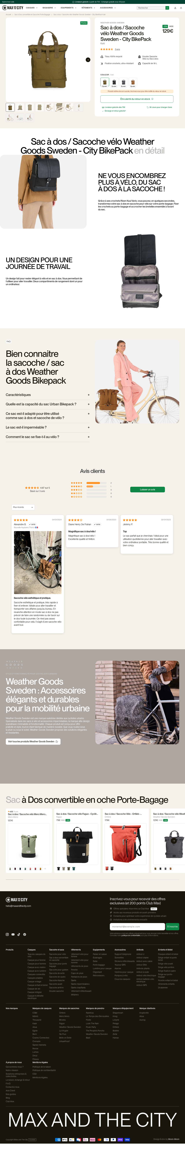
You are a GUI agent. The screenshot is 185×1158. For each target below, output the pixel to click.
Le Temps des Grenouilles (97, 1016)
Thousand (37, 1020)
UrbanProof (64, 1041)
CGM (35, 1013)
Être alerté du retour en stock (135, 99)
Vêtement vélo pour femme (79, 955)
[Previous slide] (8, 59)
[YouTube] (13, 935)
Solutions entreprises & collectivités (16, 1075)
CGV (35, 1074)
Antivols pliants (143, 968)
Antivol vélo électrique (146, 975)
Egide (35, 1031)
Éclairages (97, 957)
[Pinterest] (24, 935)
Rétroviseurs (98, 975)
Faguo (62, 1023)
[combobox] (151, 8)
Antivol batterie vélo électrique (145, 980)
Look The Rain (92, 1023)
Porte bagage (99, 965)
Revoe (35, 1048)
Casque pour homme (37, 964)
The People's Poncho (95, 1031)
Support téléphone (123, 954)
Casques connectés (36, 974)
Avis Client (10, 1090)
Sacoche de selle (57, 973)
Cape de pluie (77, 973)
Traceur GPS (120, 965)
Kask (35, 1023)
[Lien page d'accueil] (12, 7)
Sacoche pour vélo (57, 954)
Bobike (116, 1031)
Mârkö (35, 1016)
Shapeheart (118, 1013)
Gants (73, 980)
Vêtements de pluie (79, 966)
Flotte (88, 1020)
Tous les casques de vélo (37, 955)
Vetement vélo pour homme (79, 961)
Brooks (62, 1020)
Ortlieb (62, 1013)
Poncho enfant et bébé (168, 980)
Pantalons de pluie (79, 977)
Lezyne (116, 1020)
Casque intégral (35, 992)
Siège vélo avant (165, 964)
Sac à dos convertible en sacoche (58, 958)
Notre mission (12, 1070)
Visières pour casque (124, 972)
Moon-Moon (173, 1139)
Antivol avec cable (144, 961)
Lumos (36, 1052)
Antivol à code (142, 972)
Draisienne (163, 987)
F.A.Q (8, 1083)
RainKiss (90, 1013)
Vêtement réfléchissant (81, 991)
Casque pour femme (37, 960)
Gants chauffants (78, 987)
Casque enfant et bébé (38, 985)
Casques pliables (35, 978)
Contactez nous (12, 1087)
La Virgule (63, 1031)
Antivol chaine (142, 957)
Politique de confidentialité (44, 1070)
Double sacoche (56, 991)
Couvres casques (122, 979)
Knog (115, 1016)
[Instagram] (7, 935)
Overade (36, 1041)
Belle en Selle (65, 1038)
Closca (36, 1059)
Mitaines (75, 994)
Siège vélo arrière (166, 967)
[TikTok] (18, 935)
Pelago (116, 1023)
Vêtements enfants (166, 984)
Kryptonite (144, 1013)
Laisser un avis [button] (147, 489)
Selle (95, 961)
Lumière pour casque (102, 968)
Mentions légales (40, 1077)
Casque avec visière (37, 967)
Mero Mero (64, 1016)
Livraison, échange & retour (18, 1080)
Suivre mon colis (8, 2)
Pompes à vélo (121, 975)
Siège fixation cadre (167, 971)
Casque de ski (34, 989)
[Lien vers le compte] (175, 8)
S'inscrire (172, 926)
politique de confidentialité (131, 935)
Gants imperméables (80, 984)
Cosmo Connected (41, 1038)
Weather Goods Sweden (70, 1027)
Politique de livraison (42, 1067)
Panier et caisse (100, 954)
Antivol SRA (141, 965)
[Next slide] (88, 59)
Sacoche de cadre (57, 977)
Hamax (116, 1038)
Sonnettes (119, 957)
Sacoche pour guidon (58, 970)
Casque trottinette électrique (36, 997)
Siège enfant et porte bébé (167, 958)
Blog (8, 1098)
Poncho (74, 970)
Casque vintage (34, 981)
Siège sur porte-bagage (165, 975)
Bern (35, 1034)
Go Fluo (62, 1034)
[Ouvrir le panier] (181, 8)
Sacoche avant (55, 984)
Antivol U (140, 954)
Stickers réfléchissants (125, 961)
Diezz (35, 1055)
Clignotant (97, 972)
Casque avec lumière (37, 971)
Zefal (115, 1034)
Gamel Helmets (39, 1045)
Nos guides (11, 1094)
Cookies (32, 1140)
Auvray (142, 1020)
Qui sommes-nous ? (14, 1067)
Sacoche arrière (56, 987)
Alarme (118, 968)
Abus (35, 1027)
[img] (21, 520)
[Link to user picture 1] (38, 562)
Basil (88, 1038)
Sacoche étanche (57, 980)
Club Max (10, 1101)
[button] (106, 49)
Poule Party (91, 1027)
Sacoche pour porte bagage (58, 965)
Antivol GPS (141, 985)
